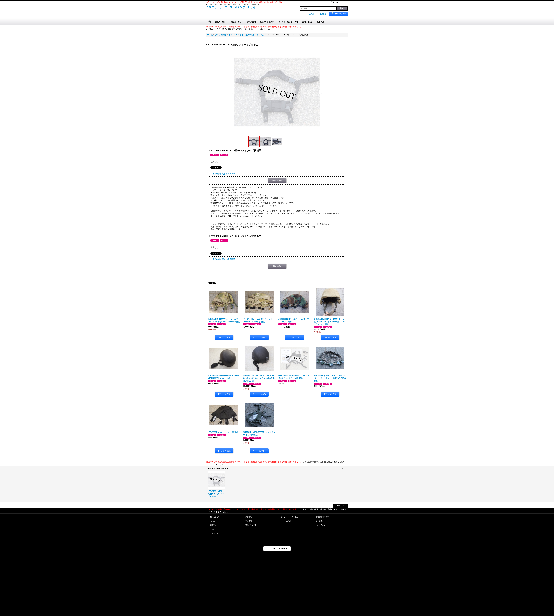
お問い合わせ (277, 180)
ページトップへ (342, 505)
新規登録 (323, 14)
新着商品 (248, 517)
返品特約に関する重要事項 (224, 174)
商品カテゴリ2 (250, 525)
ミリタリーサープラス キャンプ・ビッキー (232, 7)
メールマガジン (286, 521)
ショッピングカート (217, 533)
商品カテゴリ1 (215, 517)
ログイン (311, 14)
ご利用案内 (320, 521)
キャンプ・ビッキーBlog (289, 517)
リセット (343, 468)
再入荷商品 (249, 521)
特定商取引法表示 (322, 517)
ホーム (212, 521)
